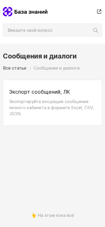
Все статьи (14, 68)
